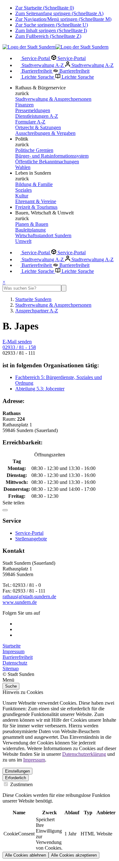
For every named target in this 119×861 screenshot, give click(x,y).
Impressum (13, 651)
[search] (32, 288)
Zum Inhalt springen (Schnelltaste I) (51, 30)
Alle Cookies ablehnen (25, 855)
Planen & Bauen (31, 224)
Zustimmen (21, 784)
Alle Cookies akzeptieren (74, 855)
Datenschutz (15, 662)
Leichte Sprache (37, 77)
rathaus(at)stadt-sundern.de (29, 596)
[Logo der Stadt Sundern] (56, 47)
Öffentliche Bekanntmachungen (47, 161)
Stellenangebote (31, 538)
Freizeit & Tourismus (36, 207)
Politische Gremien (34, 150)
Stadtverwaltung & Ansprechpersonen (53, 99)
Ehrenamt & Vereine (35, 201)
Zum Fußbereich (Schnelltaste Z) (48, 36)
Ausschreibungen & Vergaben (45, 133)
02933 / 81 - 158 (19, 347)
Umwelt (23, 241)
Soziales (23, 190)
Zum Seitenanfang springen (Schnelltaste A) (59, 13)
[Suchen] (63, 288)
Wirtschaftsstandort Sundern (43, 235)
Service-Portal (35, 58)
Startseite (12, 645)
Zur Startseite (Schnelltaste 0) (44, 7)
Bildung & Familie (34, 184)
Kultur (21, 195)
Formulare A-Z (30, 121)
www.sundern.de (20, 602)
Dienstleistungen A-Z (36, 116)
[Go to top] (5, 510)
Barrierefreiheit (36, 71)
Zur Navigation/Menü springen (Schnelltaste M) (63, 19)
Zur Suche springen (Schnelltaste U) (51, 24)
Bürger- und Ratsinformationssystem (52, 156)
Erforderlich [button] (15, 777)
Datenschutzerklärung (84, 754)
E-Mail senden (17, 341)
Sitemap (11, 668)
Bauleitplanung (30, 229)
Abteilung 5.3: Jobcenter (39, 388)
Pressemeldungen (32, 110)
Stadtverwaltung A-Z (42, 65)
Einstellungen (17, 771)
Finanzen (24, 104)
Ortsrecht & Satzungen (38, 127)
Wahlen (22, 167)
